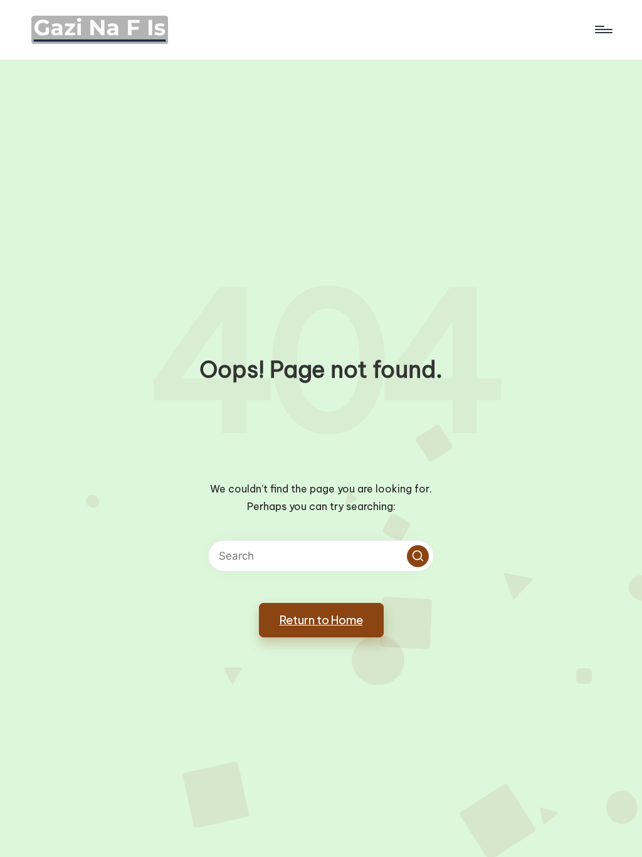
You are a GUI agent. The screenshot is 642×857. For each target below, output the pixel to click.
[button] (418, 556)
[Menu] (603, 29)
